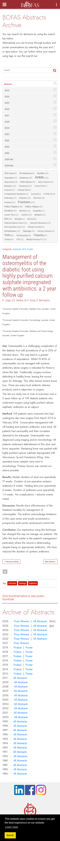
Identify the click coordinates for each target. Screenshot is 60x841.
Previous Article (12, 561)
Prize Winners (21, 621)
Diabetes (25, 198)
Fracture (26, 202)
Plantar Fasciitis (36, 227)
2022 (7, 140)
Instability (39, 211)
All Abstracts (40, 621)
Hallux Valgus (34, 207)
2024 (7, 153)
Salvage (29, 231)
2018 (7, 122)
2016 (7, 109)
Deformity (10, 198)
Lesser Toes (11, 215)
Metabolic (40, 215)
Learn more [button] (11, 827)
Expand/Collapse (54, 83)
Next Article (49, 561)
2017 (7, 115)
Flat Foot (39, 198)
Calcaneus (25, 186)
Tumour (9, 239)
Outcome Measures (40, 223)
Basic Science (45, 182)
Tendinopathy (23, 235)
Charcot (9, 190)
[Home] (30, 3)
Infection (24, 211)
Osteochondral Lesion (15, 223)
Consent (36, 194)
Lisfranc (26, 215)
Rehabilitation (12, 231)
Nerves (31, 219)
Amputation (10, 178)
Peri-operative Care (14, 227)
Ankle (42, 177)
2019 (7, 128)
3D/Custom (10, 173)
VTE (20, 239)
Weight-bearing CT (36, 239)
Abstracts (8, 84)
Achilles (42, 173)
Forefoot (9, 202)
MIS (8, 219)
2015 (7, 103)
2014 (7, 97)
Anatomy (26, 178)
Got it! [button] (10, 835)
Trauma (40, 235)
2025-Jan (9, 159)
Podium (18, 647)
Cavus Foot (41, 186)
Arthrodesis (28, 182)
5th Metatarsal (26, 173)
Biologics (10, 186)
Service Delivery (45, 231)
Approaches (11, 182)
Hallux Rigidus (13, 207)
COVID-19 (49, 194)
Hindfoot (10, 211)
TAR (9, 235)
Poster (30, 249)
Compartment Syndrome (16, 194)
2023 (7, 147)
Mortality (20, 219)
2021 (7, 134)
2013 (7, 90)
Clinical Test (24, 190)
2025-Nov (9, 166)
